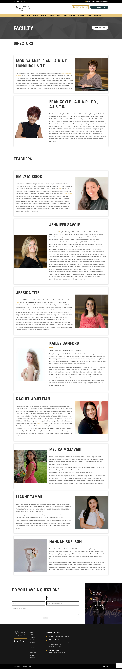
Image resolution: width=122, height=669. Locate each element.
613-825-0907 (82, 7)
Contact (89, 15)
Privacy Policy (104, 666)
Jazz (60, 189)
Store (58, 15)
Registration (97, 15)
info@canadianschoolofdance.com (103, 600)
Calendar (72, 15)
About (28, 15)
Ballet (18, 302)
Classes (43, 15)
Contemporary (68, 194)
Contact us (100, 27)
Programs (36, 15)
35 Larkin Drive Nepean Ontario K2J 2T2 (102, 608)
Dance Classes (33, 640)
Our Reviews (81, 15)
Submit (46, 618)
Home (22, 15)
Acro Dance (39, 423)
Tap (60, 232)
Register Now (99, 7)
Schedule (51, 15)
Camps (65, 15)
